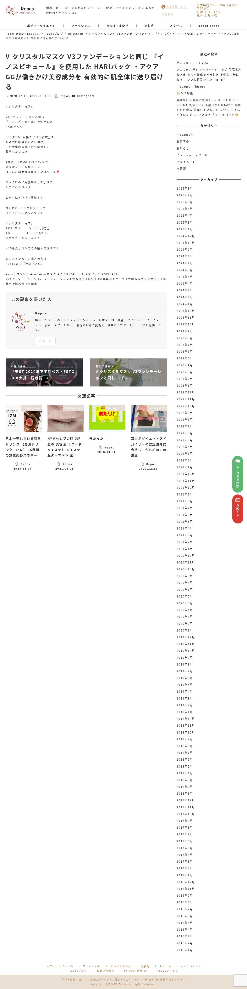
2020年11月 (186, 562)
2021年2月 (185, 542)
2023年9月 (185, 331)
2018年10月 (186, 732)
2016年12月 (186, 882)
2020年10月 (186, 569)
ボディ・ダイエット (60, 966)
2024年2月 (185, 297)
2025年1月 (185, 229)
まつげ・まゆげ (120, 966)
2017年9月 (185, 821)
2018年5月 (185, 766)
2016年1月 (185, 950)
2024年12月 (186, 236)
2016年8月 (185, 902)
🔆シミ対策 (185, 93)
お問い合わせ (105, 970)
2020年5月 (185, 603)
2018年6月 (185, 759)
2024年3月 (185, 290)
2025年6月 (185, 202)
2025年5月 (185, 209)
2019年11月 (186, 644)
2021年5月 (185, 521)
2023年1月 (185, 385)
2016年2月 (185, 943)
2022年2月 (185, 460)
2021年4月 (185, 528)
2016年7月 (185, 909)
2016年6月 (185, 916)
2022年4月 (185, 447)
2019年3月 (185, 698)
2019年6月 (185, 678)
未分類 (181, 168)
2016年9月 (185, 895)
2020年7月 (185, 590)
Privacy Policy (135, 970)
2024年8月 (185, 256)
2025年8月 (185, 188)
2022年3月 (185, 453)
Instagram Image (191, 86)
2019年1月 (185, 712)
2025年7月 (185, 195)
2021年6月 (185, 515)
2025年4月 (185, 215)
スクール (165, 966)
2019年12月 (186, 637)
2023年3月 (185, 372)
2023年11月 (186, 317)
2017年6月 (185, 841)
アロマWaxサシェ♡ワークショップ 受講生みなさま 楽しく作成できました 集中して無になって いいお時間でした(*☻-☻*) (209, 74)
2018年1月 (185, 793)
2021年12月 (186, 474)
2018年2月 (185, 787)
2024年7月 (185, 263)
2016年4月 (185, 929)
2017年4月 (185, 855)
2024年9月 (185, 249)
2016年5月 (185, 923)
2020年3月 (185, 617)
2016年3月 (185, 936)
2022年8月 (185, 419)
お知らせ (183, 148)
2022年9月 (185, 413)
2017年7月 (185, 834)
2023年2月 (185, 379)
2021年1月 (185, 549)
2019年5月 (185, 685)
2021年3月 (185, 535)
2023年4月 (185, 365)
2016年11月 (186, 889)
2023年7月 (185, 345)
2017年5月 (185, 848)
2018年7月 (185, 753)
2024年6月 (185, 270)
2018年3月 (185, 780)
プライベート (186, 162)
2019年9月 (185, 658)
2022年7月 (185, 426)
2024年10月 (186, 243)
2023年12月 (186, 311)
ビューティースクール (192, 155)
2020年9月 (185, 576)
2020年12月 (186, 555)
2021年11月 (186, 481)
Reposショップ (167, 970)
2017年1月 (185, 875)
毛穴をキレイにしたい (192, 63)
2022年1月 (185, 467)
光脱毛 (145, 966)
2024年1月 (185, 304)
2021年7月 (185, 508)
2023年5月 (185, 358)
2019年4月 (185, 691)
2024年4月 (185, 283)
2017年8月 (185, 827)
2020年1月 (185, 630)
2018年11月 (186, 725)
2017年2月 (185, 868)
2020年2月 (185, 624)
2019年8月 (185, 664)
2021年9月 (185, 494)
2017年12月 (186, 800)
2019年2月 (185, 705)
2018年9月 (185, 739)
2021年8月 (185, 501)
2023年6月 (185, 351)
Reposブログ (78, 970)
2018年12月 (186, 719)
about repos (190, 966)
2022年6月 (185, 433)
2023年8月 (185, 338)
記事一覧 (45, 341)
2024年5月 (185, 277)
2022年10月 (186, 406)
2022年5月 (185, 440)
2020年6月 (185, 596)
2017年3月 (185, 861)
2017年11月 (186, 807)
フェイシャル (92, 966)
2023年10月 (186, 324)
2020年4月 (185, 610)
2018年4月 (185, 773)
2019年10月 (186, 651)
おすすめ (183, 141)
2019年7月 (185, 671)
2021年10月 (186, 487)
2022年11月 (186, 399)
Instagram (86, 96)
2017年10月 (186, 814)
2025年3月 (185, 222)
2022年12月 (186, 392)
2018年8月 (185, 746)
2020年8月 (185, 583)
